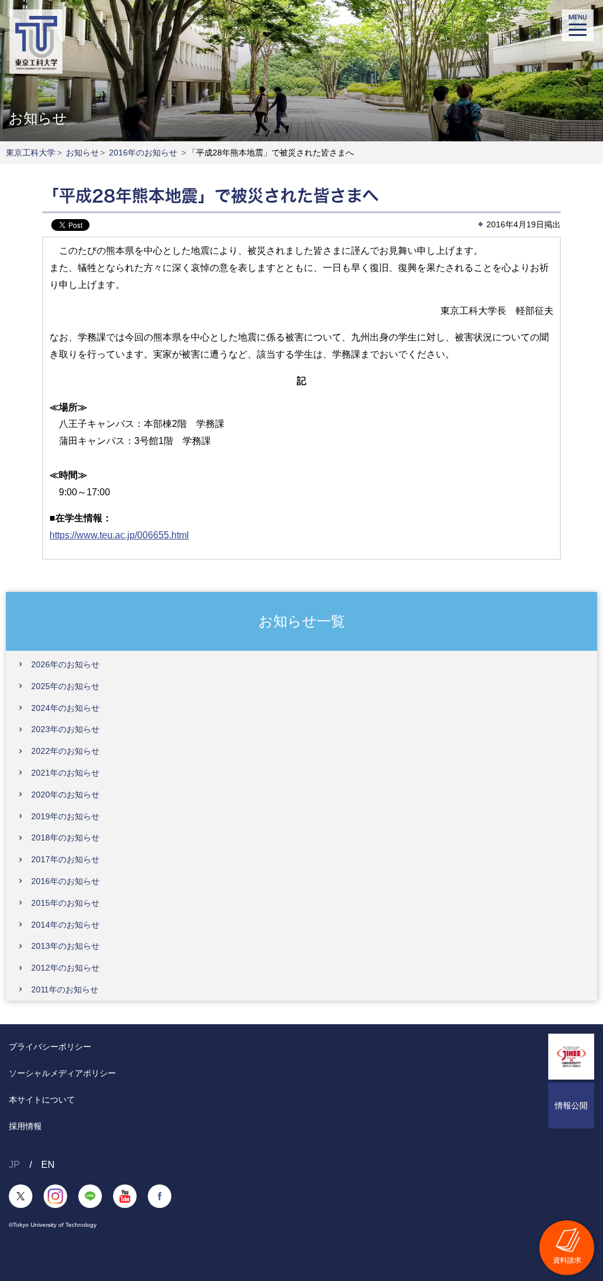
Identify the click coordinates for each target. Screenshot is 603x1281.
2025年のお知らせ (65, 686)
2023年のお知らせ (65, 729)
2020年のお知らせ (65, 794)
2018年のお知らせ (65, 837)
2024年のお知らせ (65, 708)
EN (48, 1165)
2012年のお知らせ (65, 967)
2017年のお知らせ (65, 859)
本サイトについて (42, 1099)
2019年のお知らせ (65, 816)
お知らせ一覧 (302, 620)
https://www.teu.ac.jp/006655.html (119, 535)
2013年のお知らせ (65, 946)
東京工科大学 (30, 152)
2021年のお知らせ (65, 772)
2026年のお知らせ (65, 664)
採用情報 (25, 1126)
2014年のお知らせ (65, 924)
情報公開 (571, 1105)
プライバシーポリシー (50, 1046)
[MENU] (578, 25)
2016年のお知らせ (143, 152)
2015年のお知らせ (65, 903)
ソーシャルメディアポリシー (62, 1073)
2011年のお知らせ (64, 989)
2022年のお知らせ (65, 751)
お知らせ (82, 152)
